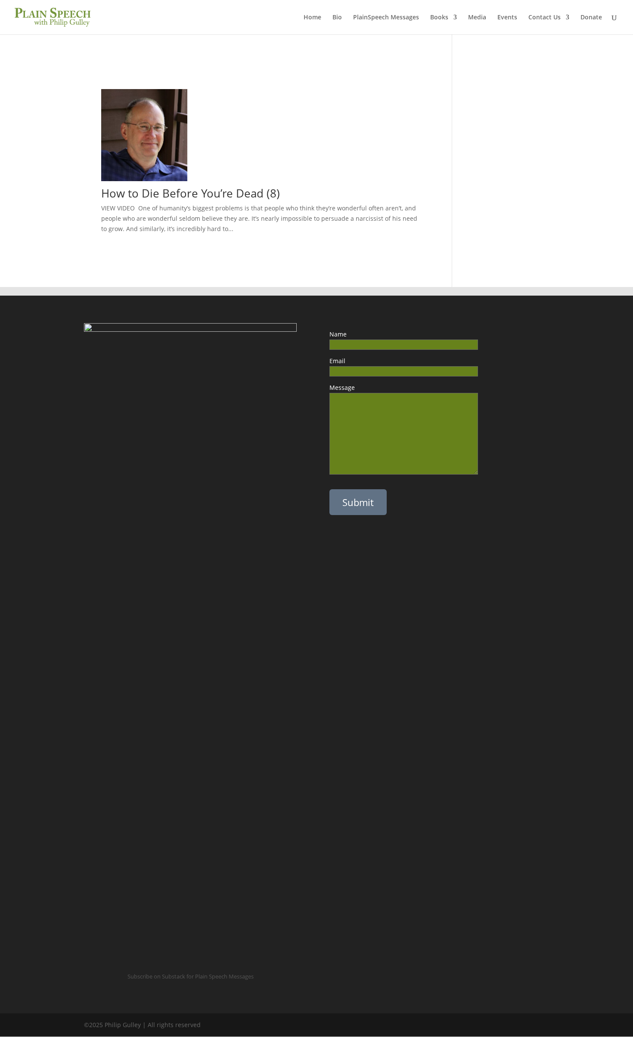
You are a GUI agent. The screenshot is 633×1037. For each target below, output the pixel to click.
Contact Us (544, 17)
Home (312, 17)
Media (477, 17)
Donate (591, 17)
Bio (337, 17)
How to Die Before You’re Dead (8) (190, 193)
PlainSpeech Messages (386, 17)
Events (507, 17)
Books (439, 17)
